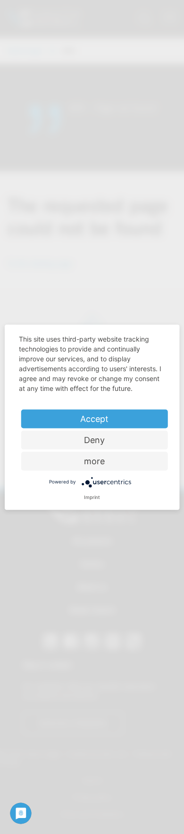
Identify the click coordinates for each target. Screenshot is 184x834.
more (94, 461)
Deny (94, 439)
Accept (94, 418)
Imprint (92, 496)
